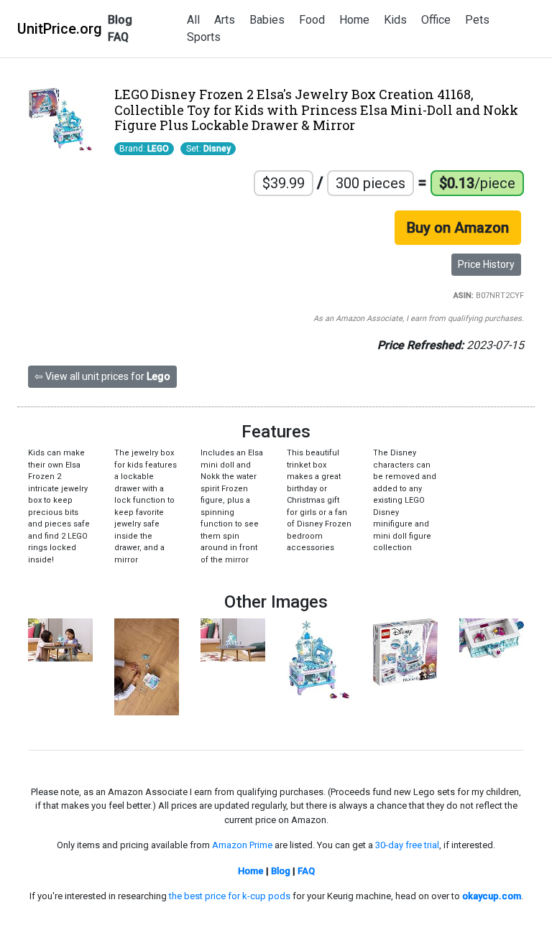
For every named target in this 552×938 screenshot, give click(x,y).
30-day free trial (407, 845)
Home (354, 20)
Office (436, 20)
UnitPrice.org (59, 28)
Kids (395, 20)
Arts (224, 20)
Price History (486, 264)
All (193, 20)
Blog (120, 20)
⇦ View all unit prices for (102, 376)
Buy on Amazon (458, 227)
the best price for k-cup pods (229, 896)
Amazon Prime (242, 845)
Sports (204, 37)
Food (312, 20)
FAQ (118, 37)
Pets (477, 20)
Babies (267, 20)
